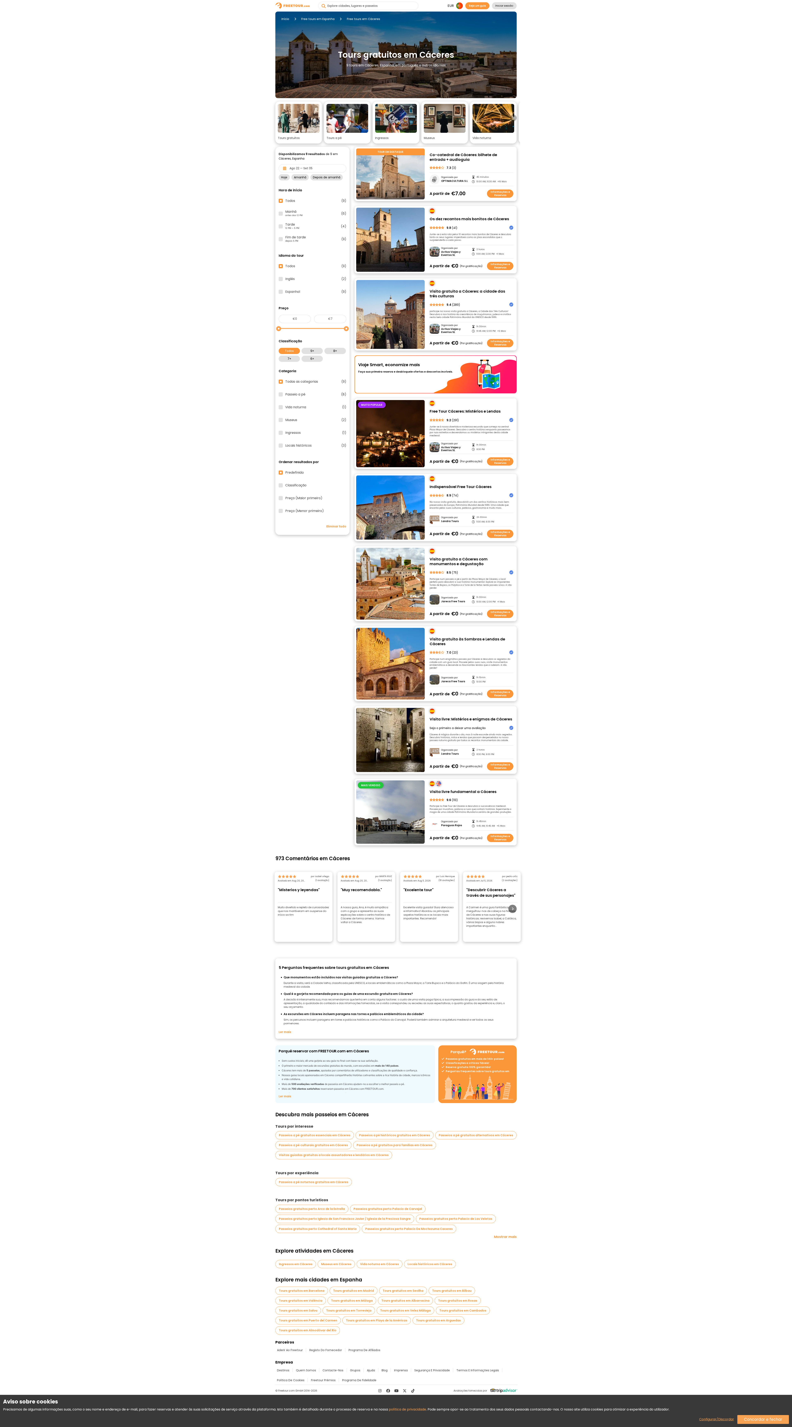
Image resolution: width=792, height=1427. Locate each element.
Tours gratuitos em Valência (300, 1301)
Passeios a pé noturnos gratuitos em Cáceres (313, 1182)
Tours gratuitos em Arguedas (438, 1320)
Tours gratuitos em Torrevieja (348, 1310)
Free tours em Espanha (318, 19)
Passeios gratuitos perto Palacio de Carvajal (388, 1209)
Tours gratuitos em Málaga (352, 1301)
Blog (385, 1370)
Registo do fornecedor (325, 1350)
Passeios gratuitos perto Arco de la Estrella (312, 1209)
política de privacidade (407, 1409)
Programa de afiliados (364, 1350)
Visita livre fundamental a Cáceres (463, 791)
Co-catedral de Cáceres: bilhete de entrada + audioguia (463, 157)
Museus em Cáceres (336, 1264)
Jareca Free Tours (453, 601)
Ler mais (285, 1032)
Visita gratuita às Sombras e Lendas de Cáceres (467, 641)
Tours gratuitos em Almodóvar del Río (307, 1330)
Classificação (295, 485)
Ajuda (371, 1370)
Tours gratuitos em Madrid (353, 1291)
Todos (289, 351)
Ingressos (315, 433)
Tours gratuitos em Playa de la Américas (376, 1320)
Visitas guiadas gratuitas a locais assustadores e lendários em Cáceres (334, 1155)
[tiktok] (412, 1390)
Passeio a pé (315, 394)
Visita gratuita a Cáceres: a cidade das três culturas (467, 293)
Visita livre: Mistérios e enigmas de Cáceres (471, 719)
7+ (289, 359)
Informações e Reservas (500, 193)
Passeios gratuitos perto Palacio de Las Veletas (455, 1219)
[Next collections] (513, 118)
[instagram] (379, 1390)
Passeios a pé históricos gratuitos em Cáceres (394, 1135)
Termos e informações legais (477, 1370)
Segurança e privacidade (432, 1370)
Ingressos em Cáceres (295, 1264)
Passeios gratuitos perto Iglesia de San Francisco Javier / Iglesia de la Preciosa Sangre (345, 1219)
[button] (298, 122)
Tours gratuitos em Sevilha (403, 1291)
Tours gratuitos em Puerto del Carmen (308, 1320)
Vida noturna (315, 407)
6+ (312, 359)
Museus (315, 420)
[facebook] (388, 1390)
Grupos (355, 1370)
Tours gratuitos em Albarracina (405, 1301)
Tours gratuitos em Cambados (462, 1310)
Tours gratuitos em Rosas (457, 1301)
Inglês (315, 279)
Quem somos (306, 1370)
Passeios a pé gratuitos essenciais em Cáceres (314, 1135)
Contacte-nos (333, 1370)
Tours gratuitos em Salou (298, 1310)
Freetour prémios (323, 1380)
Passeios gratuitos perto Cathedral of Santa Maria (318, 1229)
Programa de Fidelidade (359, 1380)
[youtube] (396, 1390)
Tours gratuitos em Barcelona (301, 1291)
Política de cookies (290, 1380)
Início (285, 19)
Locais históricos (315, 446)
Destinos (283, 1370)
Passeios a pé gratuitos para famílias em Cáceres (395, 1145)
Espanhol (315, 292)
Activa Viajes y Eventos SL (451, 253)
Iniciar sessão (504, 5)
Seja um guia (477, 5)
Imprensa (401, 1370)
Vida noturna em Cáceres (379, 1264)
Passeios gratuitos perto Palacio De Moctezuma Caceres (409, 1229)
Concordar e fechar (763, 1419)
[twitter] (404, 1390)
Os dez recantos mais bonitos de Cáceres (469, 219)
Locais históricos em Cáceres (430, 1264)
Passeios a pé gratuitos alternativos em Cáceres (476, 1135)
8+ (335, 351)
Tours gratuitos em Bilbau (451, 1291)
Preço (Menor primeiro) (304, 511)
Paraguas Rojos (451, 825)
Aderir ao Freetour (290, 1350)
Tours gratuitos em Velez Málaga (405, 1310)
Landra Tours (450, 521)
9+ (312, 351)
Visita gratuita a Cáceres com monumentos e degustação (459, 561)
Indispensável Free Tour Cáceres (460, 487)
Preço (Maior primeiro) (303, 498)
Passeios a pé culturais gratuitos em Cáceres (313, 1145)
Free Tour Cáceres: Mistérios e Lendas (465, 411)
